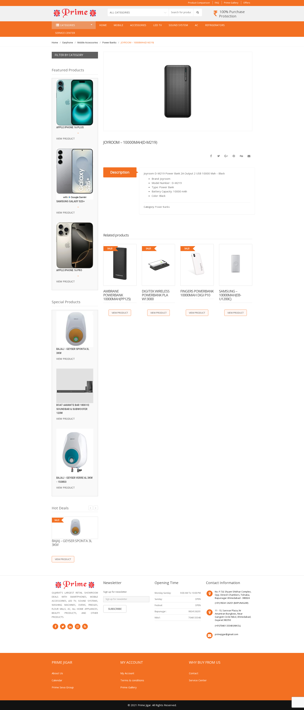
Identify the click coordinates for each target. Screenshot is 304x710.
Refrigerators (215, 25)
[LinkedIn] (70, 626)
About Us (57, 673)
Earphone (67, 42)
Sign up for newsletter (115, 591)
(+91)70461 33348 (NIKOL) (228, 625)
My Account (127, 673)
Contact (193, 673)
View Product (120, 312)
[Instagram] (77, 626)
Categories (67, 25)
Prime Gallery (231, 2)
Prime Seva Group (63, 687)
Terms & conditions (132, 680)
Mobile (118, 25)
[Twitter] (63, 626)
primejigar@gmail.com (226, 634)
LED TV (157, 25)
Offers (246, 2)
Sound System (178, 25)
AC (196, 25)
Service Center (65, 33)
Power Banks (109, 42)
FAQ (217, 2)
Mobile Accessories (87, 42)
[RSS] (85, 626)
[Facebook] (55, 626)
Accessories (138, 25)
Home (103, 25)
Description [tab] (119, 172)
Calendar (57, 680)
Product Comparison (199, 2)
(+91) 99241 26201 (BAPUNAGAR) (231, 602)
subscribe (115, 608)
